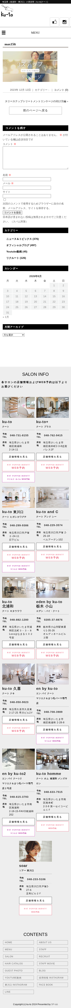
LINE (8, 992)
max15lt (10, 44)
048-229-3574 (53, 525)
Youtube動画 (14, 251)
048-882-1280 (19, 619)
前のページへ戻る (35, 110)
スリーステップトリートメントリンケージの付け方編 (35, 101)
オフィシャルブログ (17, 245)
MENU (35, 32)
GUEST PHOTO (14, 970)
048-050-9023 (19, 702)
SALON (9, 956)
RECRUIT (44, 956)
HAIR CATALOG (14, 963)
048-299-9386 (19, 525)
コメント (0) (61, 89)
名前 (7, 174)
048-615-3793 (19, 796)
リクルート (12, 257)
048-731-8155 (19, 435)
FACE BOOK (46, 985)
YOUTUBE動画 (13, 977)
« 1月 (6, 316)
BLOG (42, 970)
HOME (8, 942)
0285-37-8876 (53, 619)
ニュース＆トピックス (19, 238)
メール (8, 183)
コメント (9, 144)
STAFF (42, 949)
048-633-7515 (53, 791)
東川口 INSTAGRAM (16, 985)
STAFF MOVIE (47, 963)
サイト (6, 191)
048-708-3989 (53, 711)
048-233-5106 (36, 879)
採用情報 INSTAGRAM (51, 977)
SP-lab (54, 1004)
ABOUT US (45, 942)
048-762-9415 (53, 435)
